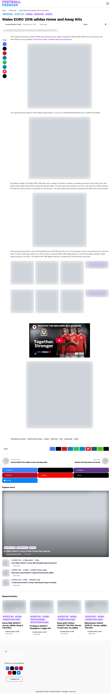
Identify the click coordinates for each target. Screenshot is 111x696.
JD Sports (68, 39)
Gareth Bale (68, 439)
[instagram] (16, 668)
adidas (46, 439)
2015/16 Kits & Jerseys (18, 439)
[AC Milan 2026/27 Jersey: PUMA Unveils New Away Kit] (55, 524)
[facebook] (8, 668)
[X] (55, 470)
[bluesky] (19, 673)
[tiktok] (14, 673)
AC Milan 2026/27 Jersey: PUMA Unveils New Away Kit (27, 551)
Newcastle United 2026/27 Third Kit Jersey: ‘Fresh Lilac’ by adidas (69, 625)
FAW (61, 439)
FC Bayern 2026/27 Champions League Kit (40, 627)
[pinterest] (21, 668)
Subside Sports (54, 39)
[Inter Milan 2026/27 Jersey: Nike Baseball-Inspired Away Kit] (6, 563)
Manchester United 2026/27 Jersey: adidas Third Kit (96, 625)
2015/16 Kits (12, 10)
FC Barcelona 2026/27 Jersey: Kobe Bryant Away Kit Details (33, 582)
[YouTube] (10, 673)
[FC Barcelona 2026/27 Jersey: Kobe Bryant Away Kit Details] (6, 582)
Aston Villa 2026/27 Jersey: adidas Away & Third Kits (12, 625)
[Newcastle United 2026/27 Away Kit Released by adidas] (6, 573)
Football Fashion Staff (13, 24)
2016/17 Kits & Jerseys (35, 439)
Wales (76, 439)
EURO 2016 (54, 439)
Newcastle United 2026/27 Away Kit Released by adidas (32, 573)
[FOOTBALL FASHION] (11, 3)
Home (4, 10)
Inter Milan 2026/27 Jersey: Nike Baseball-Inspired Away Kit (33, 563)
